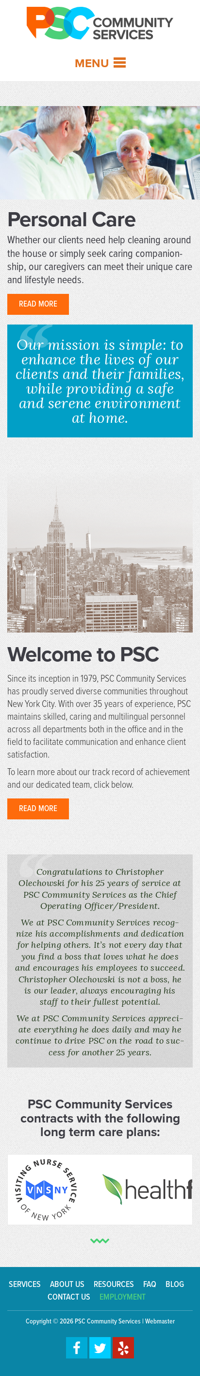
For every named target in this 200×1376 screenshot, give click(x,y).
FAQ (149, 1284)
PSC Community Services (108, 1321)
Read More (38, 304)
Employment (123, 1297)
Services (25, 1284)
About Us (67, 1284)
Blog (175, 1284)
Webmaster (160, 1321)
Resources (114, 1284)
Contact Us (69, 1297)
